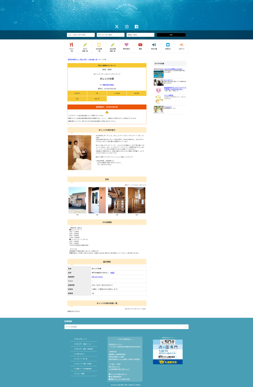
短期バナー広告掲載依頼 (83, 369)
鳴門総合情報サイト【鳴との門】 (77, 59)
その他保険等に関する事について (119, 369)
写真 (97, 93)
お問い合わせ (80, 354)
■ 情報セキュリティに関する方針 (119, 379)
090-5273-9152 (108, 85)
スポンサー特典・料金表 (83, 364)
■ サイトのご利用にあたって (118, 374)
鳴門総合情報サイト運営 (116, 357)
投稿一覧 (97, 98)
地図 (77, 98)
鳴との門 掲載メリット (83, 344)
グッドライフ (168, 107)
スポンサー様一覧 (81, 359)
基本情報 (136, 93)
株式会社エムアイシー (116, 344)
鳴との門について (81, 339)
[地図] (112, 272)
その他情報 (117, 93)
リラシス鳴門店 (168, 95)
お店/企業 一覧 (93, 59)
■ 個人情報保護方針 (115, 377)
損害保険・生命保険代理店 (117, 354)
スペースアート (168, 80)
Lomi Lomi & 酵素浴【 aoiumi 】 (173, 69)
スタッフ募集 (80, 374)
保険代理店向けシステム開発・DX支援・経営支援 (124, 359)
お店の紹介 (77, 93)
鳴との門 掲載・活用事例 (84, 349)
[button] (186, 327)
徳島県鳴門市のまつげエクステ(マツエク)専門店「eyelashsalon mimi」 (175, 88)
